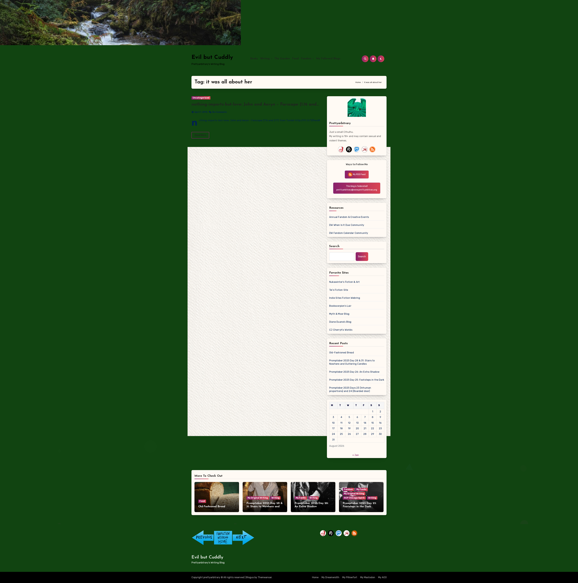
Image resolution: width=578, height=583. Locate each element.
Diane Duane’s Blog (340, 321)
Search (334, 246)
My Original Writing (258, 498)
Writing (265, 58)
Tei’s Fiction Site (338, 289)
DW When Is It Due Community (346, 225)
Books (254, 58)
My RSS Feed (359, 174)
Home (315, 577)
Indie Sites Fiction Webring (344, 297)
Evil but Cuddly (212, 57)
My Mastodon (367, 577)
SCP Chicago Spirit (354, 498)
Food (295, 58)
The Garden (282, 58)
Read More (200, 135)
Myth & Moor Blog (339, 313)
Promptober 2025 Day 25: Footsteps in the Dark (356, 379)
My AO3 (382, 577)
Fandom (306, 58)
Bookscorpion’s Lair (340, 305)
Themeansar (265, 577)
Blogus (250, 577)
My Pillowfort (349, 577)
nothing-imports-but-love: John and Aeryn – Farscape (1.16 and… (255, 104)
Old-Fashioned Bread (341, 352)
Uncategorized (201, 98)
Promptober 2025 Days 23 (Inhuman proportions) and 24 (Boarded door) (350, 389)
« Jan (355, 455)
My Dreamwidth (330, 577)
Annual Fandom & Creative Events (349, 217)
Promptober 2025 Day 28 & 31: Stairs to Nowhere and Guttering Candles (352, 362)
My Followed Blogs (328, 58)
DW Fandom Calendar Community (348, 233)
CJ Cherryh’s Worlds (340, 329)
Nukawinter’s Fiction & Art (344, 282)
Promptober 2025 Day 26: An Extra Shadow (354, 371)
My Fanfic (301, 498)
